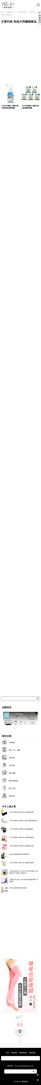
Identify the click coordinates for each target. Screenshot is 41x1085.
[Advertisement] (20, 53)
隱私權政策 (23, 1053)
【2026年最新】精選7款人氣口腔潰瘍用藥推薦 (23, 820)
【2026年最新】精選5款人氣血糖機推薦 (21, 829)
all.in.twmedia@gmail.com (24, 1066)
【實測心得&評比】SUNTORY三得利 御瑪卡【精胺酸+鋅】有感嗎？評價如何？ (23, 872)
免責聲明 (14, 1053)
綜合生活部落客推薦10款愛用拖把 (19, 854)
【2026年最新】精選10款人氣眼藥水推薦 (21, 846)
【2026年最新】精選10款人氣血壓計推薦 (21, 812)
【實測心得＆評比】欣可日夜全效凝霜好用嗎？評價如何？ (23, 880)
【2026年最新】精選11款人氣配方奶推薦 (21, 862)
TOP (9, 12)
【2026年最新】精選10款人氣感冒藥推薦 (21, 837)
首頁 (7, 1053)
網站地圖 (32, 1053)
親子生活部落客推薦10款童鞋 (18, 888)
